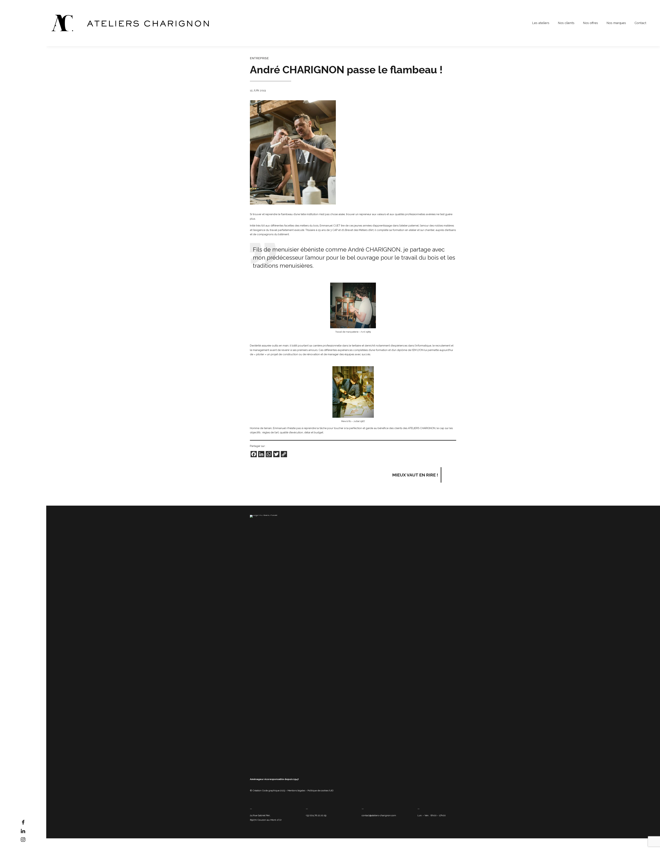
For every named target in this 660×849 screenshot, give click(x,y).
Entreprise (259, 58)
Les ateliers (540, 23)
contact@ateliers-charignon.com (379, 815)
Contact (640, 23)
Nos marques (616, 23)
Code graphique (270, 790)
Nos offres (590, 23)
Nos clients (566, 23)
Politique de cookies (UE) (320, 790)
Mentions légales (296, 790)
